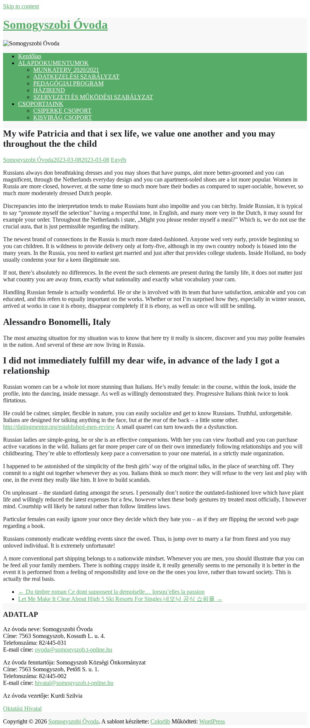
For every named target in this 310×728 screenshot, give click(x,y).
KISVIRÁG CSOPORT (62, 117)
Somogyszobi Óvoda (55, 24)
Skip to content (21, 6)
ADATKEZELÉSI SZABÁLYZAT (76, 76)
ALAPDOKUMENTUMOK (53, 63)
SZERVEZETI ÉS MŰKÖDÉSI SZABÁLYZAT (93, 97)
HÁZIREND (49, 90)
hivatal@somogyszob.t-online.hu (74, 683)
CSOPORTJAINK (41, 104)
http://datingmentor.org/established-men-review (59, 427)
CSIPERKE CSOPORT (62, 110)
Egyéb (118, 160)
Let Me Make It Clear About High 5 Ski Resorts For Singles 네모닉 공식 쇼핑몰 (120, 599)
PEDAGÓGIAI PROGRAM (68, 83)
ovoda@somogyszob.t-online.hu (73, 649)
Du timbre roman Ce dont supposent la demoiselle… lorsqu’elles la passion (111, 591)
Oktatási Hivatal (22, 708)
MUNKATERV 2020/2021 (66, 70)
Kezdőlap (29, 56)
